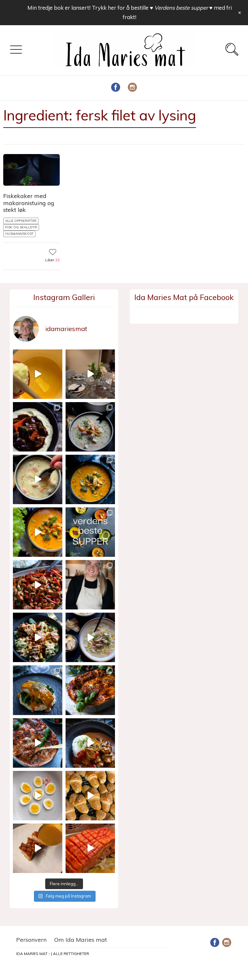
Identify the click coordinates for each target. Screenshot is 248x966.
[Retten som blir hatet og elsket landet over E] (37, 795)
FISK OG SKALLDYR (21, 227)
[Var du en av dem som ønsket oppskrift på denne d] (90, 427)
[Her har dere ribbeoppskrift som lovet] (90, 848)
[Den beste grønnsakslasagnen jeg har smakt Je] (37, 743)
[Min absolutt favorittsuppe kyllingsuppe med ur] (90, 637)
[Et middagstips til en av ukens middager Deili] (37, 637)
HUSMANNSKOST (19, 234)
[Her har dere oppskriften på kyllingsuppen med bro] (90, 479)
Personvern (31, 939)
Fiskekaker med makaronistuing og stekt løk (28, 202)
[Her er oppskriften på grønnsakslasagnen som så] (90, 690)
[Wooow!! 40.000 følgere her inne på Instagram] (90, 584)
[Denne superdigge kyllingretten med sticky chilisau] (37, 584)
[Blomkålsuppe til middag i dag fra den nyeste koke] (37, 374)
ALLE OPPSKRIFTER (20, 221)
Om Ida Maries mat (80, 939)
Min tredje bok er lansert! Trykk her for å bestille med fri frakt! (129, 12)
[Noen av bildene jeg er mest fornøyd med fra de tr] (37, 690)
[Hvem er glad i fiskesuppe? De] (37, 479)
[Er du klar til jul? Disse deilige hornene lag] (90, 795)
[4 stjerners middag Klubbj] (90, 374)
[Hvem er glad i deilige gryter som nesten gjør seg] (37, 427)
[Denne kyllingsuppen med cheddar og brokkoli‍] (37, 532)
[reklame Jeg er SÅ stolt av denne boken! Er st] (90, 532)
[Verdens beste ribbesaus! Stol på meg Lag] (37, 848)
